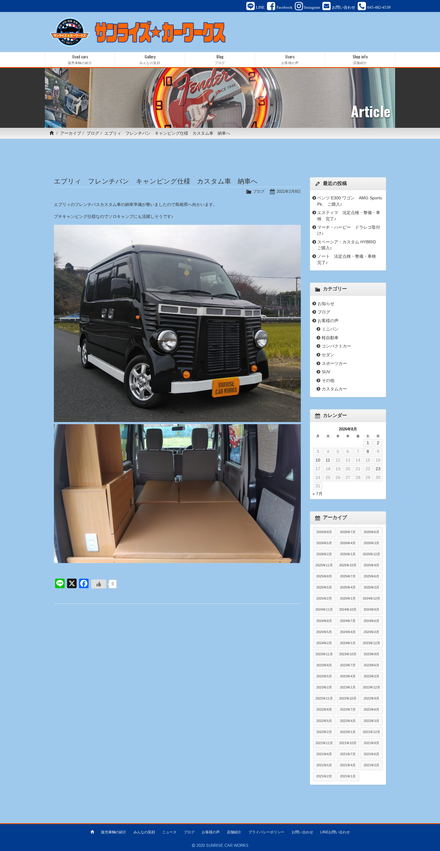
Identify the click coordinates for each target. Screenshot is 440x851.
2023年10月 (347, 654)
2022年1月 (348, 732)
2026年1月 (348, 554)
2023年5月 (324, 676)
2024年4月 (348, 632)
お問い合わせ (302, 832)
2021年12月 (371, 732)
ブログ (93, 133)
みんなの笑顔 (144, 832)
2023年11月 (324, 654)
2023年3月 (371, 676)
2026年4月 (348, 543)
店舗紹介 (234, 832)
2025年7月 (348, 576)
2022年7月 (348, 709)
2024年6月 (371, 621)
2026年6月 (371, 532)
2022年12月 (371, 687)
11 (328, 460)
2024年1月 (348, 643)
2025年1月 (348, 598)
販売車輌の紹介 (113, 832)
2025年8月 (324, 576)
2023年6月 (371, 665)
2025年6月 (371, 576)
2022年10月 (347, 698)
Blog (220, 59)
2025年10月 (347, 565)
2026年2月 (324, 554)
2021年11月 (324, 743)
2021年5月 (324, 765)
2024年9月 (371, 609)
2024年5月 (324, 632)
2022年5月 (324, 721)
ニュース (169, 832)
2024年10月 (347, 609)
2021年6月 (371, 754)
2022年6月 (371, 709)
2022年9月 (371, 698)
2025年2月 (324, 598)
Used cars (80, 59)
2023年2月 (324, 687)
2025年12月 (371, 554)
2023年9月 (371, 654)
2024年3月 (371, 632)
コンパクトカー (336, 346)
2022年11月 (324, 698)
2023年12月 (371, 643)
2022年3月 (371, 721)
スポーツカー (334, 363)
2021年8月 (324, 754)
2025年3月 (371, 587)
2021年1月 (348, 776)
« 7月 (317, 493)
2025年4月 (348, 587)
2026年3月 (371, 543)
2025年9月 (371, 565)
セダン (328, 354)
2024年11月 (324, 609)
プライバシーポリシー (266, 832)
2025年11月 (324, 565)
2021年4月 (348, 765)
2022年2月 (324, 732)
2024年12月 (371, 598)
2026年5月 (324, 543)
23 (378, 468)
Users (290, 59)
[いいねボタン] (98, 584)
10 (317, 460)
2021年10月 (347, 743)
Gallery (149, 59)
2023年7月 (348, 665)
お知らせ (326, 303)
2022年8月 (324, 709)
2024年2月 (324, 643)
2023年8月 (324, 665)
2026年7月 (348, 532)
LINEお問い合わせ (335, 832)
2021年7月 (348, 754)
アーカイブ (70, 133)
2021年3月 (371, 765)
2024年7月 (348, 621)
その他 (328, 380)
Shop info (360, 59)
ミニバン (330, 329)
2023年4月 (348, 676)
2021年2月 (324, 776)
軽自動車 (330, 337)
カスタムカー (334, 388)
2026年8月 (324, 532)
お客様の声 (328, 320)
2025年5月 (324, 587)
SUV (326, 371)
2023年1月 (348, 687)
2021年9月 (371, 743)
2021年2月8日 (289, 191)
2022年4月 (348, 721)
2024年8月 (324, 621)
